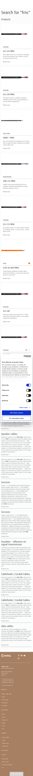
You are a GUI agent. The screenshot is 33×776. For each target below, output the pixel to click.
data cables (7, 626)
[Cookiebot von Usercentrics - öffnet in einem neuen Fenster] (23, 356)
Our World (4, 710)
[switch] (28, 390)
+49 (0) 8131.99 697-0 (7, 679)
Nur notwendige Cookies (16, 418)
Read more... (6, 429)
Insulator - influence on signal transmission (13, 543)
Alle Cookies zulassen (16, 412)
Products (4, 690)
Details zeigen (23, 407)
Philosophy (4, 750)
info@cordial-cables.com (8, 682)
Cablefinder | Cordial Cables (15, 574)
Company (4, 733)
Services (5, 482)
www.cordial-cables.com (7, 685)
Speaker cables (9, 434)
